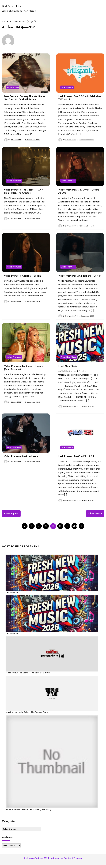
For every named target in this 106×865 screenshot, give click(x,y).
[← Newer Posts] (25, 526)
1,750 (74, 526)
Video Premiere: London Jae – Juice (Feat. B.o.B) (28, 809)
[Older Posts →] (81, 526)
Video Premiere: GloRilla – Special (22, 275)
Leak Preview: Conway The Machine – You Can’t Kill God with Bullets (24, 97)
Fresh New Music (68, 357)
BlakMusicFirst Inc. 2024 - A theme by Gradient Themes (53, 858)
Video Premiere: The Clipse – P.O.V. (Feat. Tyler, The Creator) (23, 191)
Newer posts (12, 513)
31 (60, 526)
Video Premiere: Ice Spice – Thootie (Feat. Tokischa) (23, 367)
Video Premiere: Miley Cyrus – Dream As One (78, 191)
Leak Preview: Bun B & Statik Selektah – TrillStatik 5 (79, 97)
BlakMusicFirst (12, 6)
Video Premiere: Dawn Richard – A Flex (79, 275)
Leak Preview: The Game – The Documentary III (28, 672)
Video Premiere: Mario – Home (21, 456)
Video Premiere (14, 180)
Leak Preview (13, 87)
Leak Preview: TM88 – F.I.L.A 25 (76, 456)
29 (46, 526)
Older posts (94, 513)
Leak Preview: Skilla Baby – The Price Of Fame (27, 712)
